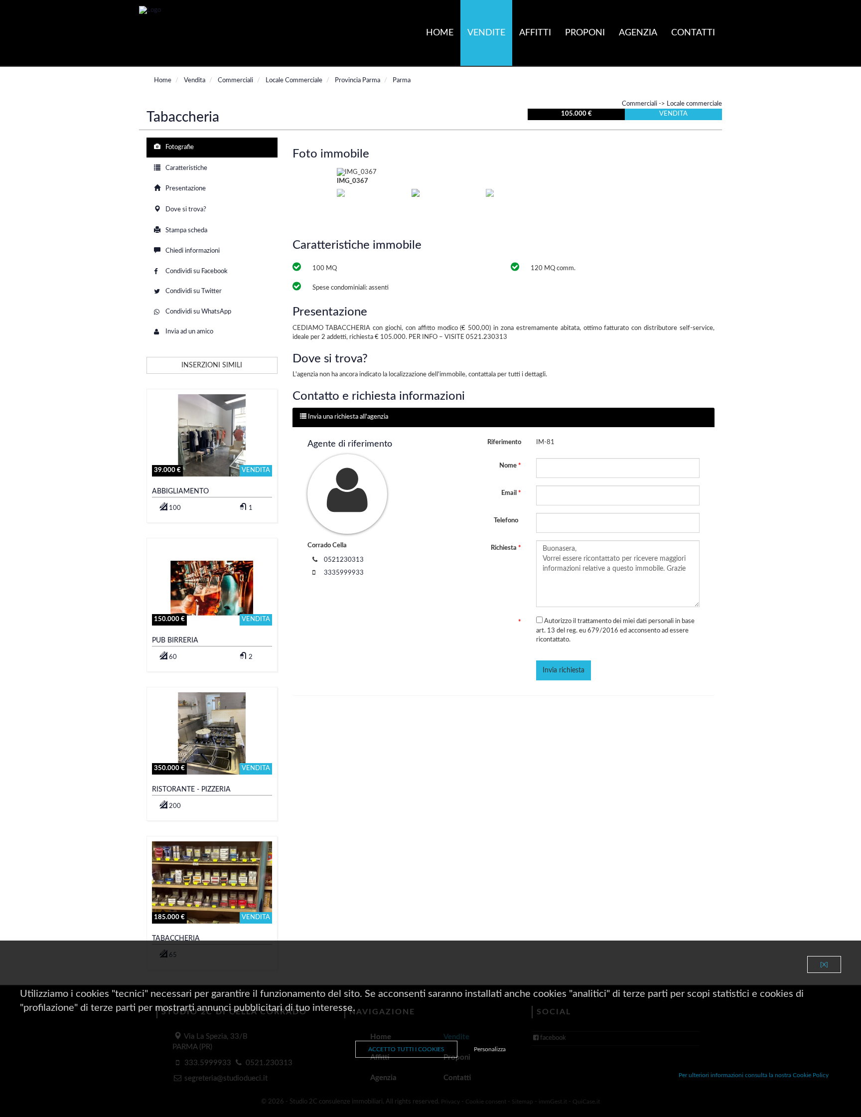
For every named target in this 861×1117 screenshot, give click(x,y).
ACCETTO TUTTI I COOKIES (406, 1049)
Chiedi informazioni (192, 251)
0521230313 (344, 560)
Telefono (507, 520)
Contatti (693, 32)
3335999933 (344, 573)
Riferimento (504, 442)
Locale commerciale (694, 104)
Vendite (486, 32)
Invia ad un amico (188, 331)
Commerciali (639, 104)
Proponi (585, 32)
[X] (824, 964)
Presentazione (185, 188)
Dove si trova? (185, 209)
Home (439, 32)
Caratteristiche (185, 168)
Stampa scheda (185, 230)
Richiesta (506, 548)
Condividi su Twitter (193, 291)
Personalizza (490, 1049)
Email (511, 493)
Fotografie (179, 147)
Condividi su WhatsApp (197, 312)
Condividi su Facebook (196, 271)
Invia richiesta (563, 670)
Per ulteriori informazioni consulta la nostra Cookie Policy (754, 1075)
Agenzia (638, 32)
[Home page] (150, 10)
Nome (510, 466)
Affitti (535, 32)
